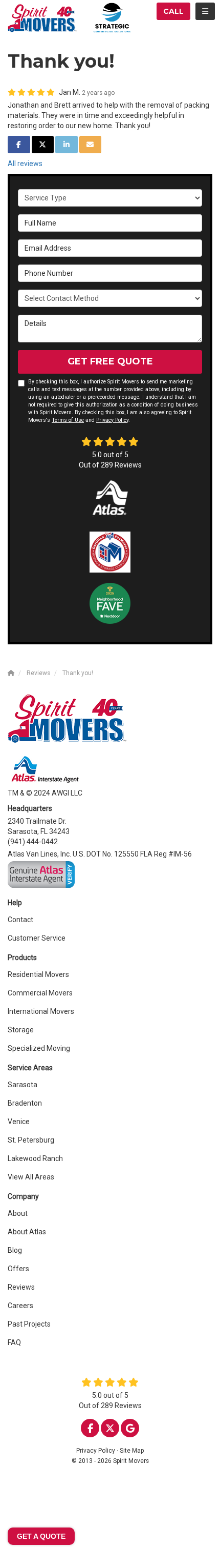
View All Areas (31, 1177)
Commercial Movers (40, 993)
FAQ (14, 1342)
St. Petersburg (31, 1140)
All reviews (25, 163)
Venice (19, 1121)
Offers (18, 1269)
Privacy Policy (112, 420)
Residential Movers (38, 974)
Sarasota (22, 1085)
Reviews (21, 1287)
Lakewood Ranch (35, 1158)
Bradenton (25, 1103)
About (18, 1213)
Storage (21, 1030)
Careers (20, 1305)
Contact (20, 919)
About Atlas (27, 1232)
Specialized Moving (39, 1048)
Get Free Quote (110, 361)
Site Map (132, 1450)
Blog (15, 1250)
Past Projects (29, 1324)
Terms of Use (68, 420)
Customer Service (36, 938)
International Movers (41, 1011)
